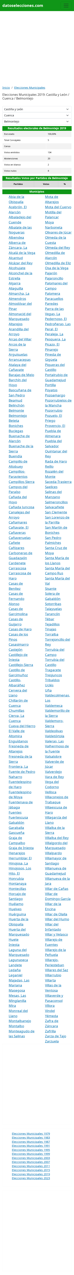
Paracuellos (54, 298)
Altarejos (15, 324)
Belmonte (16, 410)
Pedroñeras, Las (58, 324)
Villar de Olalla (56, 914)
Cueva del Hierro (22, 726)
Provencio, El (55, 425)
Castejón (15, 649)
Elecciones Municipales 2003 (31, 1158)
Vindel (50, 1010)
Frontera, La (18, 766)
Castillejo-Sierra (21, 664)
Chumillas (16, 710)
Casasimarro (19, 644)
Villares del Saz (56, 970)
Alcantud (16, 258)
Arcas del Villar (20, 339)
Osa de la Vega (56, 268)
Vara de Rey (54, 776)
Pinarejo (51, 349)
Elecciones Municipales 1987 (31, 1142)
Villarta (50, 980)
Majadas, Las (19, 980)
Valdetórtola (54, 736)
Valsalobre (53, 756)
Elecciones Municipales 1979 (31, 1133)
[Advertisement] (37, 48)
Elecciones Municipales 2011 (31, 1166)
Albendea (16, 237)
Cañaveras (17, 532)
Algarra (15, 283)
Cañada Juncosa (21, 507)
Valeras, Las (54, 741)
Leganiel (15, 975)
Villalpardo (53, 853)
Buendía (15, 456)
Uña (48, 690)
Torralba (51, 634)
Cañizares (16, 547)
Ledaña (15, 970)
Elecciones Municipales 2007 (31, 1162)
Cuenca (15, 720)
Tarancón (52, 614)
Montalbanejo (20, 1020)
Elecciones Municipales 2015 (31, 1170)
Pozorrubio (53, 410)
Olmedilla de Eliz (58, 263)
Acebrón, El (18, 207)
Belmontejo (18, 415)
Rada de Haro (56, 461)
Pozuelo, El (53, 415)
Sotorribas (53, 603)
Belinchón (16, 405)
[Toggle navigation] (66, 6)
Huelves (15, 909)
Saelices (51, 487)
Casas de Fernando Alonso (16, 598)
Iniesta (14, 944)
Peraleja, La (54, 334)
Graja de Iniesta (21, 848)
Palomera (52, 293)
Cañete (14, 542)
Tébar (49, 619)
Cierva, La (16, 715)
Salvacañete (54, 507)
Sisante (50, 588)
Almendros (17, 298)
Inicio (6, 87)
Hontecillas (17, 888)
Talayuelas (53, 608)
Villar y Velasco (56, 934)
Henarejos (17, 853)
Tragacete (53, 670)
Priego (50, 420)
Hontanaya (17, 883)
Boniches (16, 425)
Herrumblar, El (20, 858)
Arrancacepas (20, 359)
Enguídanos (18, 741)
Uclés (49, 685)
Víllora (50, 1005)
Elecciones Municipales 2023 (31, 1178)
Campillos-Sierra (22, 481)
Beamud (15, 400)
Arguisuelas (18, 354)
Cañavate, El (18, 527)
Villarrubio (53, 975)
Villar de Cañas (56, 888)
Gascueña (16, 832)
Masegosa (17, 990)
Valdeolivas (54, 731)
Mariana (15, 985)
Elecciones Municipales (29, 87)
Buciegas (16, 430)
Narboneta (53, 227)
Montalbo (16, 1026)
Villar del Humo (57, 919)
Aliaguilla (16, 288)
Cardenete (17, 563)
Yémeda (51, 1016)
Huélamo (16, 904)
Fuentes (15, 812)
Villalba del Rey (57, 837)
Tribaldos (52, 680)
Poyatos (51, 390)
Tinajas (50, 629)
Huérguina (17, 914)
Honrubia (16, 878)
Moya (49, 222)
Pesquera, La (55, 339)
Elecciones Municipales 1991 (31, 1146)
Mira (12, 1005)
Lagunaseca (18, 960)
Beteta (14, 420)
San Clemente (56, 512)
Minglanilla (17, 1000)
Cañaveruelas (20, 537)
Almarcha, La (19, 293)
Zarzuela (52, 1041)
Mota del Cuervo (58, 207)
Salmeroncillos (56, 502)
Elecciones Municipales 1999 (31, 1154)
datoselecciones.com (22, 5)
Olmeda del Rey (57, 247)
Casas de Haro (20, 629)
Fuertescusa (18, 817)
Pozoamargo (55, 395)
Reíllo (49, 466)
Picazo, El (52, 344)
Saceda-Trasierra (58, 481)
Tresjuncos (53, 675)
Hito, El (14, 873)
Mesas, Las (17, 995)
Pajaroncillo (54, 278)
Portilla (50, 385)
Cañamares (18, 522)
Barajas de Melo (21, 374)
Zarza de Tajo (55, 1036)
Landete (15, 965)
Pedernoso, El (56, 318)
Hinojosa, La (18, 863)
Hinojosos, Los (20, 868)
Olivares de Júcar (58, 232)
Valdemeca (54, 705)
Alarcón (15, 212)
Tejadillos (52, 624)
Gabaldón (16, 822)
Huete (14, 939)
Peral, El (51, 329)
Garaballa (16, 827)
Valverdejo (53, 771)
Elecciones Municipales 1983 (31, 1137)
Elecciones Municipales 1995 (31, 1150)
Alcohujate (17, 268)
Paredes (51, 303)
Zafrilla (50, 1031)
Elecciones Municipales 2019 (31, 1174)
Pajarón (51, 273)
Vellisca (50, 792)
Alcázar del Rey (21, 263)
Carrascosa (17, 568)
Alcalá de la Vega (22, 252)
